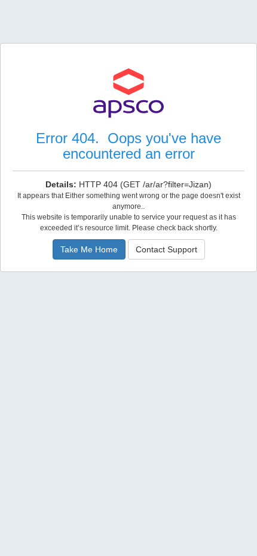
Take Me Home (89, 249)
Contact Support (166, 249)
